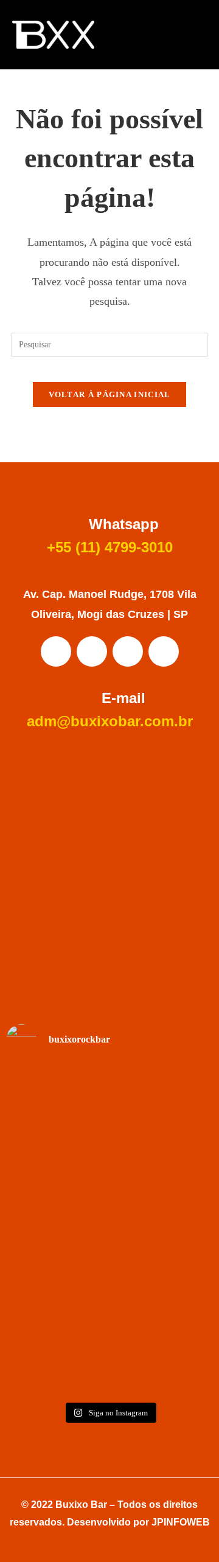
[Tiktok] (163, 651)
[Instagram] (92, 651)
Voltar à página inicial (110, 394)
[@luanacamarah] (109, 1078)
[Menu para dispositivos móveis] (196, 34)
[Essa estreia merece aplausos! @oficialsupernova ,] (109, 1263)
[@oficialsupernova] (109, 1231)
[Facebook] (56, 651)
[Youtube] (128, 651)
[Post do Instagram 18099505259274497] (109, 1125)
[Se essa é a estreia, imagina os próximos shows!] (109, 1199)
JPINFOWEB (180, 1522)
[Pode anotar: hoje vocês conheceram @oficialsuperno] (109, 1157)
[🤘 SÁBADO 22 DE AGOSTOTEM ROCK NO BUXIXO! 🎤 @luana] (109, 1339)
